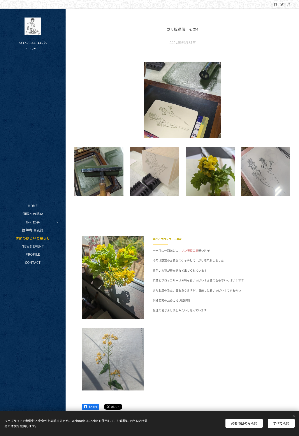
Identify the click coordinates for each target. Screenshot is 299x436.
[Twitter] (282, 4)
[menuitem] (32, 205)
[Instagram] (288, 4)
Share (93, 406)
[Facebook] (275, 4)
